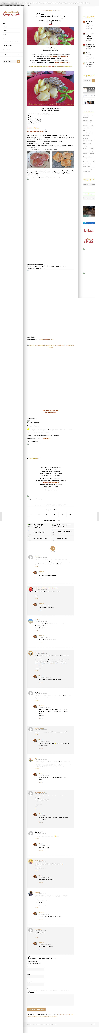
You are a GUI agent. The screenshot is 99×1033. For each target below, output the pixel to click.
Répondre (37, 566)
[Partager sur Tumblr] (62, 514)
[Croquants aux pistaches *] (1, 516)
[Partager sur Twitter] (39, 514)
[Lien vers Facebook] (6, 54)
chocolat (92, 125)
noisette (91, 148)
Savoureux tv (47, 438)
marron (89, 143)
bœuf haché (85, 120)
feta (84, 135)
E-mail (29, 974)
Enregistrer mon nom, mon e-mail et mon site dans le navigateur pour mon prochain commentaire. (47, 991)
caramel (85, 122)
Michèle (63, 504)
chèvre (90, 127)
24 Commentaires (52, 504)
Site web (29, 982)
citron (84, 130)
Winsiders (54, 1024)
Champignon (52, 10)
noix (84, 151)
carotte (89, 122)
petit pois (85, 156)
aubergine (90, 115)
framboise (85, 138)
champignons (64, 56)
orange (91, 151)
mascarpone (86, 145)
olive (88, 151)
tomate (84, 169)
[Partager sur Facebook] (31, 514)
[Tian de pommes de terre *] (98, 516)
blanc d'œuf (85, 117)
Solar (89, 166)
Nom (28, 967)
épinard (85, 171)
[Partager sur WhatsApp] (47, 514)
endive (90, 133)
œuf (89, 171)
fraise (87, 135)
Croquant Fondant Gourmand (39, 1024)
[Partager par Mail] (70, 514)
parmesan (85, 153)
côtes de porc (53, 56)
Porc (58, 10)
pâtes (89, 163)
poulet (84, 163)
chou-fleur (85, 127)
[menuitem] (11, 23)
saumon (85, 166)
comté (88, 130)
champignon (86, 125)
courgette (85, 133)
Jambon (85, 143)
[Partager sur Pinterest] (55, 514)
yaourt (92, 169)
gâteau (92, 140)
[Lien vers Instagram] (17, 54)
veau (89, 169)
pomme (85, 158)
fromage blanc (86, 140)
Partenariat (91, 153)
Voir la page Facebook (90, 95)
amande (85, 115)
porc (93, 161)
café (91, 120)
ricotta (92, 163)
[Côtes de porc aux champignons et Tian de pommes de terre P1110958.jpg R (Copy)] (50, 36)
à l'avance (44, 10)
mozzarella (85, 148)
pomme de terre (86, 161)
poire (90, 156)
